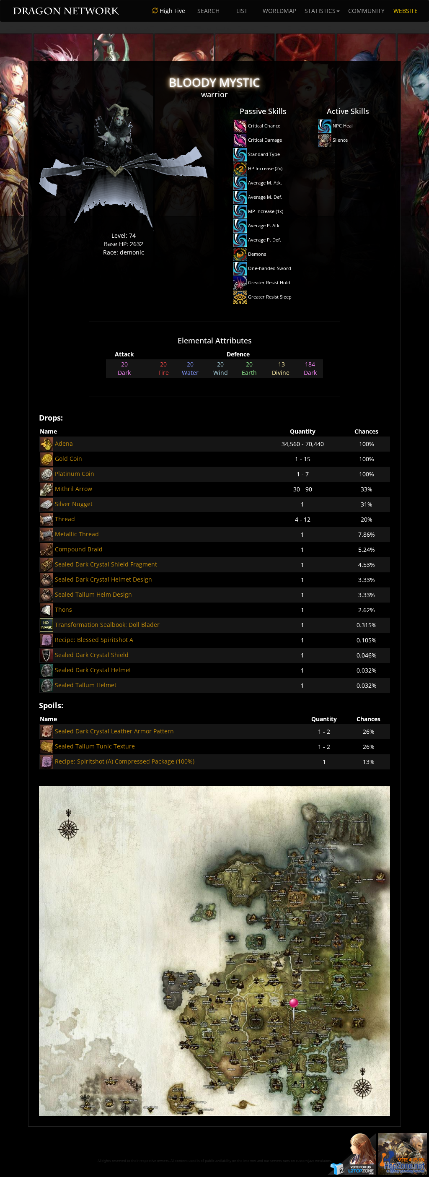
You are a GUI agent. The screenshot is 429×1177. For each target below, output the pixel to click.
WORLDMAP (279, 11)
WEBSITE (405, 11)
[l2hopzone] (402, 1153)
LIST (242, 11)
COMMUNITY (366, 11)
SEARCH (208, 11)
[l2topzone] (352, 1153)
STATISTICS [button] (320, 11)
